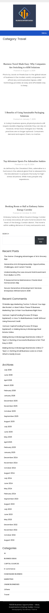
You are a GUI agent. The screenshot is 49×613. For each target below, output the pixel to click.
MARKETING (8, 579)
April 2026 (8, 380)
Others (7, 589)
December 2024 (11, 457)
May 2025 (8, 437)
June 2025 (8, 432)
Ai (5, 553)
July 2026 (8, 370)
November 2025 (10, 406)
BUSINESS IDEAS (10, 558)
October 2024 (10, 468)
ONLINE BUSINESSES (11, 584)
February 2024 (10, 493)
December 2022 (10, 524)
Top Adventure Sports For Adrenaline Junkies (24, 161)
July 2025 (8, 426)
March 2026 (9, 385)
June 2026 (8, 375)
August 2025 (9, 421)
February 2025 (10, 447)
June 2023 (8, 514)
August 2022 (9, 540)
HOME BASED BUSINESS (13, 574)
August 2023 (9, 504)
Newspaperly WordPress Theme (24, 609)
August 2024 (9, 473)
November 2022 (10, 530)
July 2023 (8, 509)
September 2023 (11, 499)
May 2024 (8, 488)
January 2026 (9, 395)
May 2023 (8, 519)
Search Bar (41, 240)
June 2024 (8, 483)
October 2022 (9, 535)
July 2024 (8, 478)
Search (5, 233)
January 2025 (9, 452)
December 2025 (11, 401)
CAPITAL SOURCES (11, 563)
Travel (6, 594)
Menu (44, 33)
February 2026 (10, 390)
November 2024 (10, 463)
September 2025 (11, 416)
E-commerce (9, 569)
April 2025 (8, 442)
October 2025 (10, 411)
